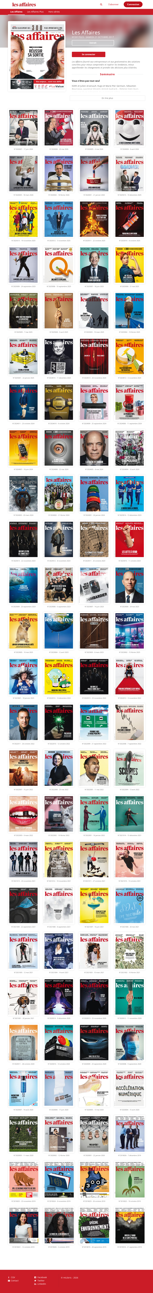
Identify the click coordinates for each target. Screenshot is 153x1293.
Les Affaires (16, 11)
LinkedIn (41, 1283)
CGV (12, 1277)
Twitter (41, 1280)
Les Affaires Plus (35, 11)
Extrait (92, 42)
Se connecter (88, 54)
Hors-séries (54, 11)
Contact (14, 1280)
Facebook (42, 1277)
